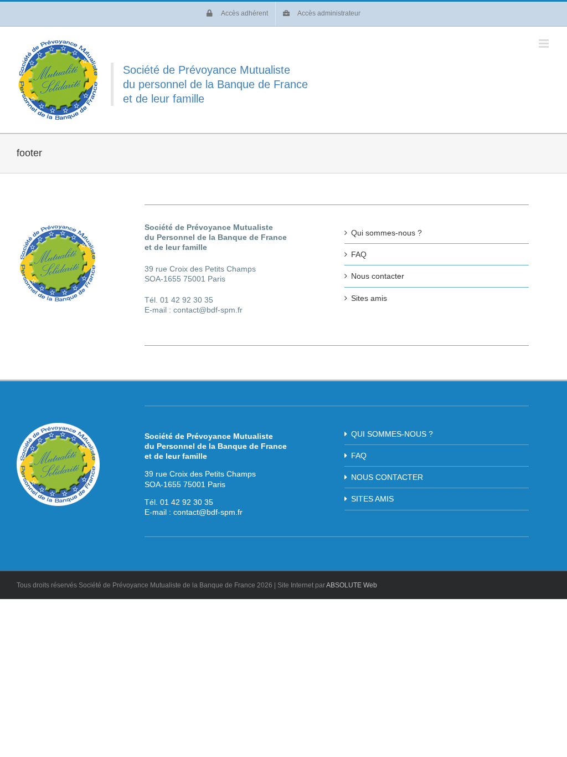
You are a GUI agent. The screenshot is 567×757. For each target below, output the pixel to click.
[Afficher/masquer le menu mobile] (544, 43)
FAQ (359, 254)
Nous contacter (377, 276)
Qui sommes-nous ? (386, 232)
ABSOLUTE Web (351, 585)
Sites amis (369, 298)
